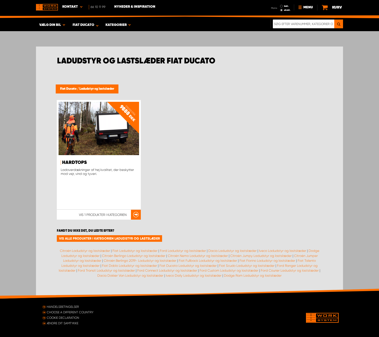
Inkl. (286, 6)
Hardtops (74, 162)
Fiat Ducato (68, 88)
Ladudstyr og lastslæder (96, 88)
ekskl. (287, 10)
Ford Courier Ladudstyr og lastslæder (290, 270)
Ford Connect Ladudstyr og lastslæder (167, 270)
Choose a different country (70, 312)
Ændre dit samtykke (62, 323)
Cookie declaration (63, 317)
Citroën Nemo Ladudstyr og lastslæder (198, 256)
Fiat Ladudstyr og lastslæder (135, 251)
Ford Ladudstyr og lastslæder (183, 251)
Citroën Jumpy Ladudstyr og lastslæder (261, 256)
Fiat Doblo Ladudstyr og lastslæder (129, 266)
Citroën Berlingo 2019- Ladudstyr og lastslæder (140, 261)
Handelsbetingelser (63, 306)
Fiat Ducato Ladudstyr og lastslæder (188, 266)
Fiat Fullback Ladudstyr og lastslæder (208, 261)
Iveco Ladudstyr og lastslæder (282, 251)
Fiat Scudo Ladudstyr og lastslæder (247, 266)
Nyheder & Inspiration (134, 7)
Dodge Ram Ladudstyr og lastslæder (253, 276)
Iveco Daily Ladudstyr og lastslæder (194, 276)
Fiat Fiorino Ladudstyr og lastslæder (267, 261)
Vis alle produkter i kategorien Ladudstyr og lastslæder (109, 238)
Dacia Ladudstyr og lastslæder (232, 251)
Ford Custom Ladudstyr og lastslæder (229, 270)
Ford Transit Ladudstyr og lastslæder (106, 270)
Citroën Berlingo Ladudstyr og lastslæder (133, 256)
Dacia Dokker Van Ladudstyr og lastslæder (130, 276)
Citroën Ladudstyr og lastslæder (85, 251)
